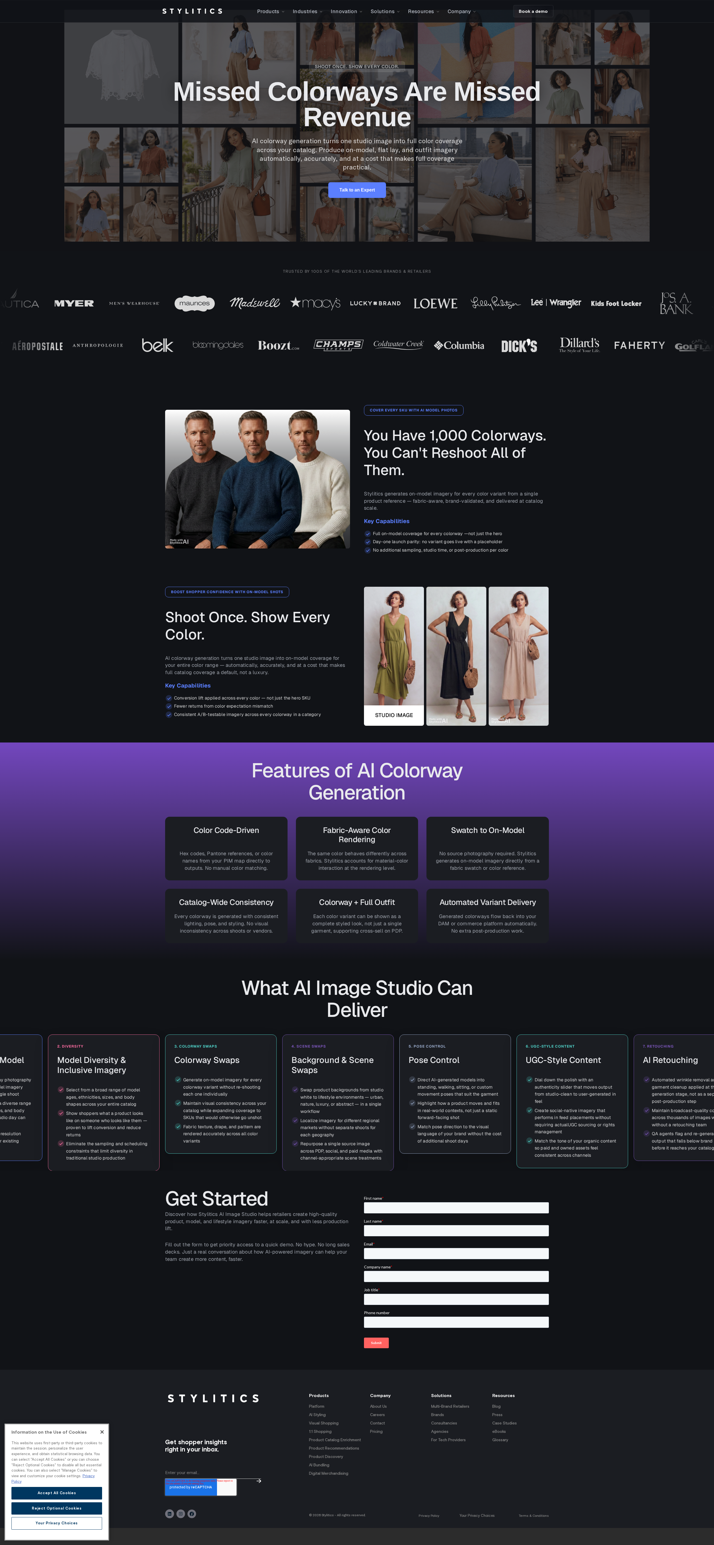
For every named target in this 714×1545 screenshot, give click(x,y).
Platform (316, 1423)
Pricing (376, 1448)
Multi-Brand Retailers (450, 1423)
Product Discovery (326, 1473)
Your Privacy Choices (477, 1532)
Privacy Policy (429, 1533)
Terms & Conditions (534, 1533)
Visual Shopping (324, 1440)
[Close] (102, 1432)
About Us (378, 1423)
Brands (437, 1431)
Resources (421, 11)
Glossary (500, 1457)
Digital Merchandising (328, 1490)
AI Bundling (319, 1482)
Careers (377, 1431)
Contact (377, 1440)
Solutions (383, 11)
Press (497, 1431)
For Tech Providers (448, 1457)
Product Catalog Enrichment (335, 1457)
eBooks (499, 1448)
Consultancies (444, 1440)
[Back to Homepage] (192, 11)
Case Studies (504, 1440)
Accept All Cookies (57, 1493)
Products (268, 11)
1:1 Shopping (320, 1448)
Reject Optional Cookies (56, 1508)
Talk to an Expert (357, 190)
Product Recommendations (334, 1465)
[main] (56, 1482)
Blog (496, 1423)
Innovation (344, 11)
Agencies (439, 1448)
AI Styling (317, 1431)
